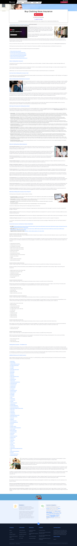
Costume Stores (12, 387)
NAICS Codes (21, 536)
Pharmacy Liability (13, 426)
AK (54, 539)
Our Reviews (11, 539)
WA (60, 534)
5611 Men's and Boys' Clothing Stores (35, 226)
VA (57, 534)
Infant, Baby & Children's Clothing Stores (16, 408)
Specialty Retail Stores (13, 455)
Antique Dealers (12, 362)
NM (55, 533)
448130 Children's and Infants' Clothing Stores (41, 228)
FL (64, 530)
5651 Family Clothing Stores (23, 227)
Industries (20, 2)
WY (65, 534)
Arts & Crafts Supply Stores (14, 369)
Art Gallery (12, 368)
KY (59, 531)
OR (61, 533)
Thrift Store (12, 438)
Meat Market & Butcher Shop (14, 415)
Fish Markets (12, 394)
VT (59, 534)
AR (55, 530)
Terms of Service (12, 543)
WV (63, 534)
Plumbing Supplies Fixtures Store (15, 427)
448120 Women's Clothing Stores (29, 228)
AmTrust (47, 508)
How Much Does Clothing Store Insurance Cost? (17, 52)
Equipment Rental (13, 391)
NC (60, 532)
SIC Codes (21, 538)
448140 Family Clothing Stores (54, 228)
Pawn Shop (12, 423)
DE (63, 530)
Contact (10, 532)
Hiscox (59, 511)
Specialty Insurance (22, 534)
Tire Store (11, 441)
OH (58, 533)
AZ (56, 530)
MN (54, 532)
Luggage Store (12, 413)
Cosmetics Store (13, 386)
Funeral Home (12, 398)
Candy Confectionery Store (14, 376)
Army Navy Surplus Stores (14, 365)
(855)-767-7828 (65, 0)
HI (55, 539)
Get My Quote (64, 2)
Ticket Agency (12, 440)
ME (65, 531)
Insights (34, 2)
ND (61, 532)
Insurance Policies (27, 2)
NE (62, 532)
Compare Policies (42, 530)
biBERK (59, 508)
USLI (53, 516)
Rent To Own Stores (13, 430)
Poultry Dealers (12, 429)
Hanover (56, 511)
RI (63, 533)
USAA (51, 516)
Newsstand (12, 419)
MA (62, 531)
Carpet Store (12, 377)
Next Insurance (56, 513)
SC (64, 533)
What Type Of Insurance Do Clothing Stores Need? (18, 55)
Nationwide (51, 513)
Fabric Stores (12, 393)
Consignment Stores (13, 383)
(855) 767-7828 (38, 19)
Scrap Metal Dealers (13, 431)
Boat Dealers (12, 372)
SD (66, 533)
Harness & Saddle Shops (14, 405)
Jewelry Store (12, 409)
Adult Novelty (12, 361)
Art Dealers (12, 366)
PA (62, 533)
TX (55, 534)
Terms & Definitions (32, 536)
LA (60, 531)
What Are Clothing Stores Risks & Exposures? (17, 56)
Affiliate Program (12, 534)
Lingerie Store (12, 412)
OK (59, 533)
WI (61, 534)
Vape (11, 449)
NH (65, 532)
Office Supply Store (13, 420)
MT (58, 532)
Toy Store (11, 444)
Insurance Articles (32, 538)
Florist (11, 397)
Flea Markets (12, 395)
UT (56, 534)
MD (63, 531)
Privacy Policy (18, 543)
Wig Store (12, 452)
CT (60, 530)
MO (55, 532)
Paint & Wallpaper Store (14, 422)
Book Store (12, 373)
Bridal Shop (12, 375)
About (39, 2)
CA (57, 530)
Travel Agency (12, 445)
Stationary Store (12, 437)
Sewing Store (12, 433)
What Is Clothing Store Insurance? (15, 51)
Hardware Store (12, 404)
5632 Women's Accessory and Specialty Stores (58, 226)
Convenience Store (13, 384)
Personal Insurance (22, 532)
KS (58, 531)
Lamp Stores (12, 411)
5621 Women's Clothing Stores (45, 226)
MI (66, 531)
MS (57, 532)
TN (54, 534)
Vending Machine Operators (14, 451)
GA (65, 530)
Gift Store (11, 401)
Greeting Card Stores (13, 402)
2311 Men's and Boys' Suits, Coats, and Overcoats (21, 226)
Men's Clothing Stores (13, 416)
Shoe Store (12, 434)
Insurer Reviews (22, 530)
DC (62, 530)
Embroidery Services (13, 390)
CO (59, 530)
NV (64, 532)
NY (56, 533)
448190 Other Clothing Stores (21, 229)
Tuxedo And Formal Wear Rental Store (16, 448)
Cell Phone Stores (13, 379)
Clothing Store (12, 380)
